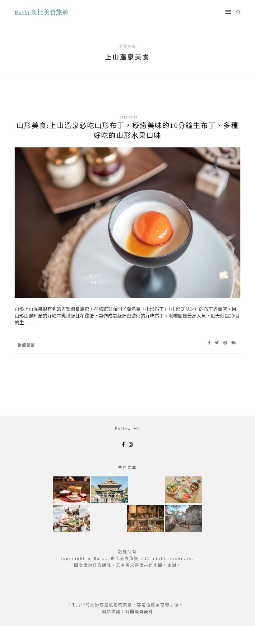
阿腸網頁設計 (139, 612)
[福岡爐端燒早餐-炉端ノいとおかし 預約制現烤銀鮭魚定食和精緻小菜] (71, 490)
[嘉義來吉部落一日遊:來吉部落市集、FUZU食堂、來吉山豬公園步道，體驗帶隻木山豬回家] (71, 519)
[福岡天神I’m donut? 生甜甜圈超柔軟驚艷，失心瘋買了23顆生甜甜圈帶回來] (145, 519)
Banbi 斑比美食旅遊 (41, 12)
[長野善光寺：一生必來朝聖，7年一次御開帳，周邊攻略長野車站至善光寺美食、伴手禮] (109, 490)
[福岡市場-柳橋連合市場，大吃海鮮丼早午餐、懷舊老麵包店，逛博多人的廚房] (183, 490)
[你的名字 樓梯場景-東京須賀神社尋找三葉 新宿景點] (183, 519)
